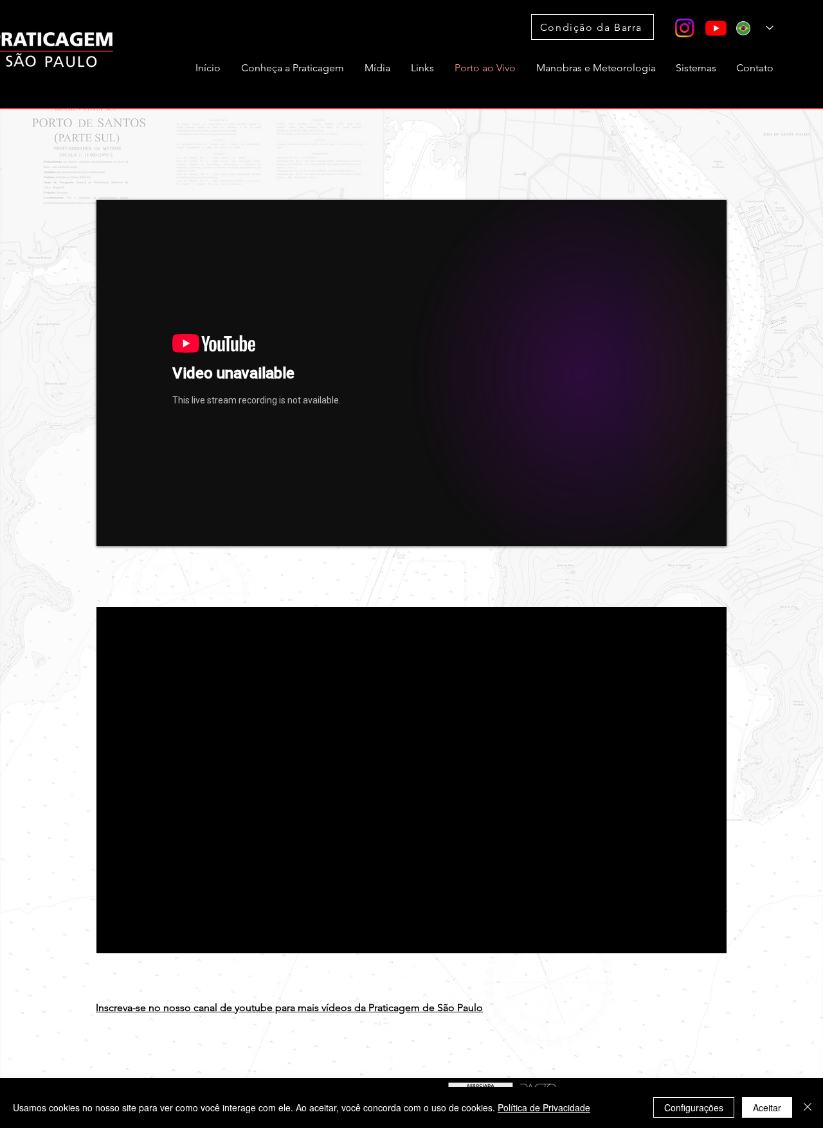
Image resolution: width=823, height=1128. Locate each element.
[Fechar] (807, 1107)
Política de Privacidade (544, 1107)
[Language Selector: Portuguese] (755, 27)
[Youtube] (715, 27)
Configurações (693, 1107)
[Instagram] (684, 27)
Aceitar (767, 1107)
